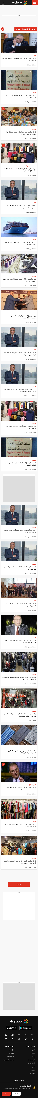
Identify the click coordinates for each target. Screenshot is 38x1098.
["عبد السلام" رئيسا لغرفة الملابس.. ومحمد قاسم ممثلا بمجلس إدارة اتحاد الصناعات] (19, 374)
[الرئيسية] (19, 3)
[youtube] (12, 1034)
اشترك (6, 1093)
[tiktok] (25, 1038)
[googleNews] (6, 1038)
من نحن (12, 1050)
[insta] (19, 1034)
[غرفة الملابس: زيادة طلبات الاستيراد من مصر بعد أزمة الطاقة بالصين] (19, 447)
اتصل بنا (11, 1053)
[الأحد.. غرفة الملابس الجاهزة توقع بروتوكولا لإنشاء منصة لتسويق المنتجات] (19, 625)
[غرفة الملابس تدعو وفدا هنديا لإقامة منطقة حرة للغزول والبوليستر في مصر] (19, 116)
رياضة (33, 1056)
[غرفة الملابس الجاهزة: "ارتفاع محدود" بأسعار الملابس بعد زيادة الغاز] (19, 551)
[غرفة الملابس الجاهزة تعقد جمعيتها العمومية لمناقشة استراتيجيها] (19, 43)
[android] (25, 1028)
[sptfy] (19, 1038)
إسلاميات (32, 1073)
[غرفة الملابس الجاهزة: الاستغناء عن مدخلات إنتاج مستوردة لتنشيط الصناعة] (19, 772)
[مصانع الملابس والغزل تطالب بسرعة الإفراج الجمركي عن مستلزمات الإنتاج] (19, 263)
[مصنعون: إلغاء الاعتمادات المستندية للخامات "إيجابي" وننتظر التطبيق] (19, 227)
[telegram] (32, 1038)
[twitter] (25, 1034)
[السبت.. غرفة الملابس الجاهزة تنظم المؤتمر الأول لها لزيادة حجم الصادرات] (19, 337)
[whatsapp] (6, 1034)
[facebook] (32, 1034)
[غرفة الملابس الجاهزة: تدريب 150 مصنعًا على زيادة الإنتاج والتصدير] (19, 588)
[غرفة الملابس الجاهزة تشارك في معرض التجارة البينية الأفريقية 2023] (19, 80)
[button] (35, 2)
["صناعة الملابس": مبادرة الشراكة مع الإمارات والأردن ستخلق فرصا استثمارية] (19, 190)
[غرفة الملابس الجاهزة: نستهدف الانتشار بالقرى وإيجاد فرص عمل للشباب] (19, 809)
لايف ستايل (31, 1060)
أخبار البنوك (31, 1063)
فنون (33, 1066)
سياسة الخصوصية (8, 1060)
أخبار (33, 1050)
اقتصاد (34, 56)
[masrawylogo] (19, 1021)
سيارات (33, 1070)
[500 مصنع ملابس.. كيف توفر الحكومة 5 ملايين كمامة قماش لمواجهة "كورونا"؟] (19, 735)
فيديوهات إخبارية (31, 166)
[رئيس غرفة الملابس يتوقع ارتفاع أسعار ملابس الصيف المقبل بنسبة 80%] (19, 515)
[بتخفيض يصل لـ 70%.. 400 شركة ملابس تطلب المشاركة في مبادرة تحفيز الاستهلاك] (19, 698)
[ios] (11, 1028)
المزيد (19, 884)
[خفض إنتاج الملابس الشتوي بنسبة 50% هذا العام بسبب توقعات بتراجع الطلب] (19, 662)
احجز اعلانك (10, 1056)
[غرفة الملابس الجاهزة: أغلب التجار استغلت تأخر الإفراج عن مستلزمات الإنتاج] (19, 153)
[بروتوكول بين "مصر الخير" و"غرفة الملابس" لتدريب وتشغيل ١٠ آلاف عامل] (19, 300)
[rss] (12, 1038)
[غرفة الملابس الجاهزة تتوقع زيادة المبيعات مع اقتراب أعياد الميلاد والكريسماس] (19, 845)
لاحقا (16, 1093)
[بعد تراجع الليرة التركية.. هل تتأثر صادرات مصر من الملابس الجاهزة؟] (19, 411)
